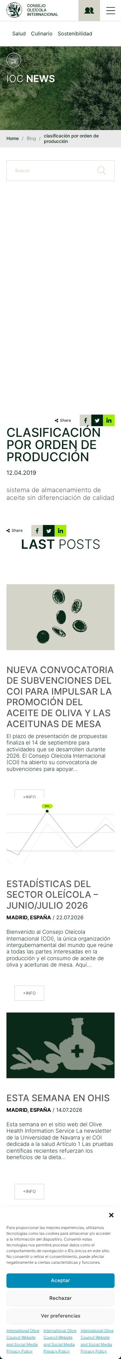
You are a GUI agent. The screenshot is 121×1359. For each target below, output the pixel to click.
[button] (111, 1215)
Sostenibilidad (75, 33)
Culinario (42, 33)
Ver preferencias (60, 1316)
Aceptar (60, 1280)
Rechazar (60, 1298)
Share (65, 420)
